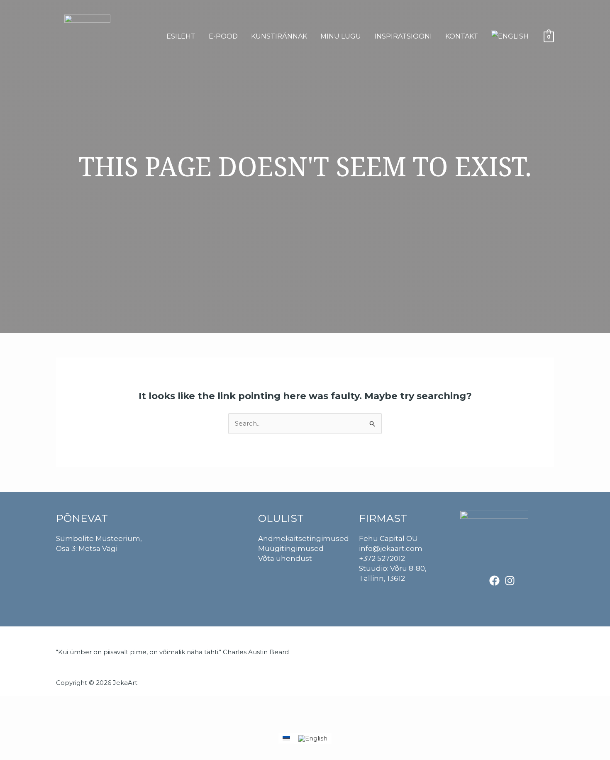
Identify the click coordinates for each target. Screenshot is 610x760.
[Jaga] (45, 704)
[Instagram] (510, 580)
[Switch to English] (510, 36)
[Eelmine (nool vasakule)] (8, 721)
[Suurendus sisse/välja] (8, 704)
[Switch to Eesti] (286, 738)
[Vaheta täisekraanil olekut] (26, 704)
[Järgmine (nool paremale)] (26, 721)
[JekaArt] (87, 36)
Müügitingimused (291, 548)
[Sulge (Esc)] (63, 704)
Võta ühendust (285, 558)
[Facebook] (494, 580)
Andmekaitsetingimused (303, 538)
